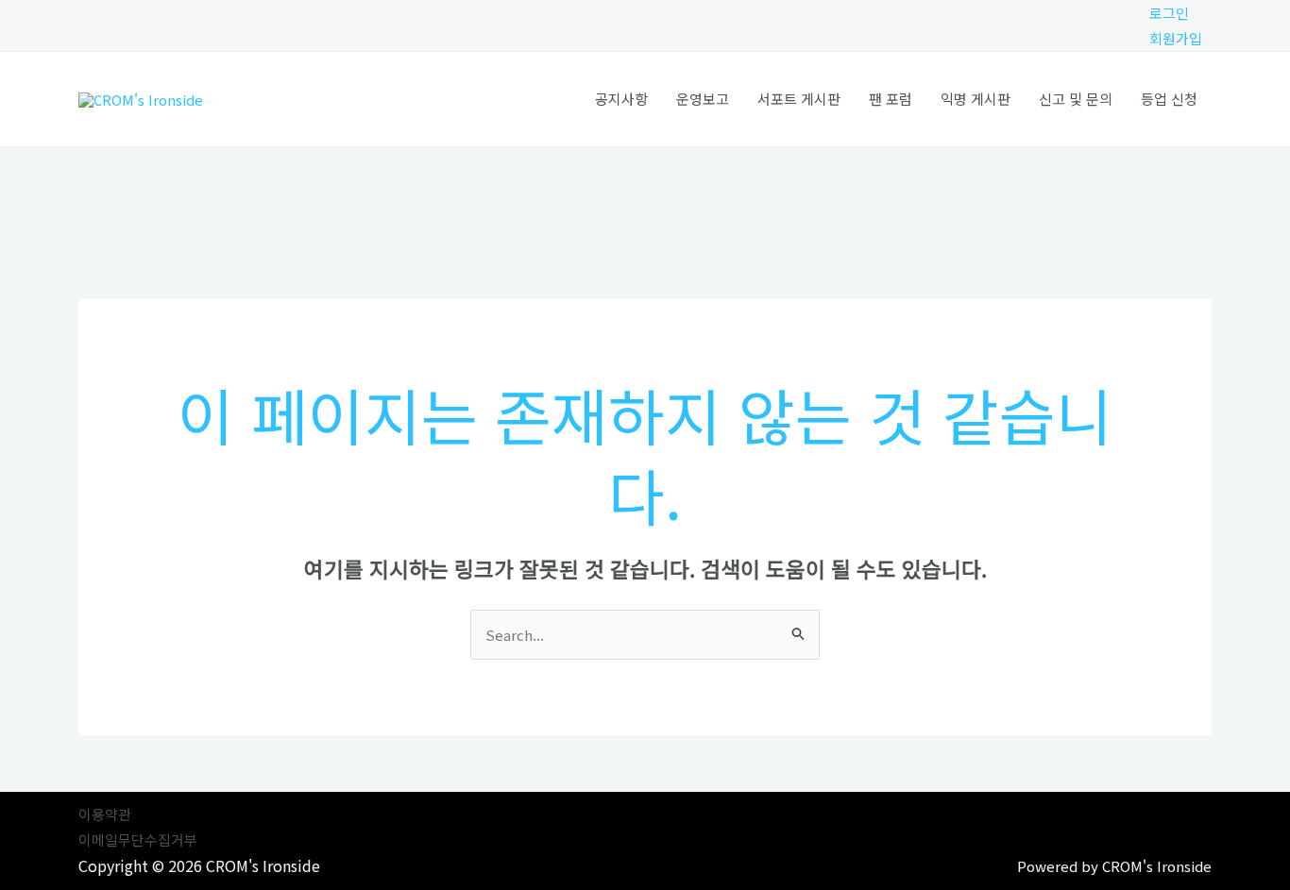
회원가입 (1175, 38)
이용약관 (104, 814)
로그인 (1169, 13)
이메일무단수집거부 (137, 839)
